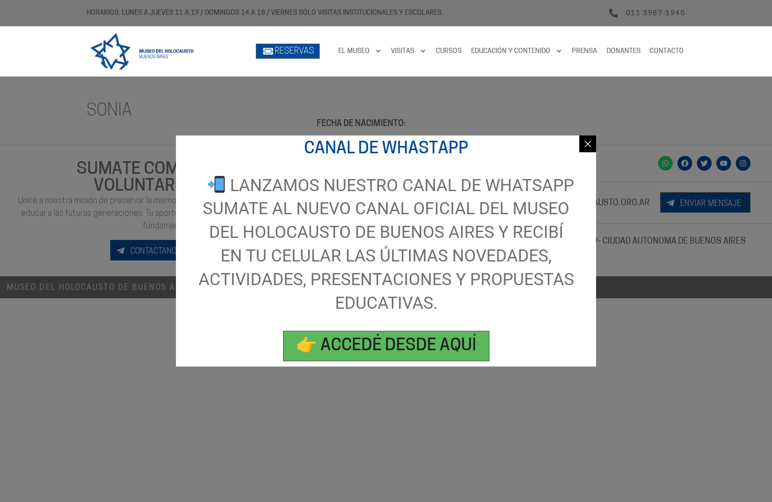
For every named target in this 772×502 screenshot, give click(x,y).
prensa (584, 51)
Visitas (402, 51)
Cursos (449, 51)
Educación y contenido (510, 51)
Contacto (667, 51)
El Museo (354, 51)
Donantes (624, 51)
